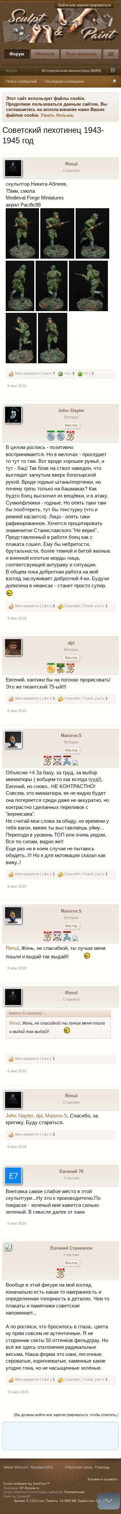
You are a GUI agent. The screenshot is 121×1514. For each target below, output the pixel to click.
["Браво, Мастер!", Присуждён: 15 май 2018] (60, 1274)
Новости (45, 54)
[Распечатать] (59, 1442)
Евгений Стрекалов (71, 1248)
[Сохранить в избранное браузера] (110, 1429)
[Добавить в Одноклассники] (46, 1429)
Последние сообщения (64, 81)
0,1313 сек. (36, 1501)
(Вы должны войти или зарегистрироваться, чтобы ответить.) (66, 1415)
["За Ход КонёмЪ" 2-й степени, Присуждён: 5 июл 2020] (67, 761)
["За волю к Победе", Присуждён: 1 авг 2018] (57, 761)
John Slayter (71, 410)
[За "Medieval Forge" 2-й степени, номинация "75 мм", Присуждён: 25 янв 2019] (60, 436)
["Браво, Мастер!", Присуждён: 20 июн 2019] (47, 761)
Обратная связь (78, 1467)
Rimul (71, 164)
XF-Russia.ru (29, 1488)
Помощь (102, 1467)
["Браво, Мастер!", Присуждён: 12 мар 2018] (70, 669)
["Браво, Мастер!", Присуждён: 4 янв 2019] (70, 436)
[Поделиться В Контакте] (97, 1429)
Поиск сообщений (21, 81)
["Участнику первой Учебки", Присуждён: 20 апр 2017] (75, 763)
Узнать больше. (57, 115)
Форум (16, 54)
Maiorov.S (71, 735)
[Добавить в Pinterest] (72, 1429)
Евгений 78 (71, 1171)
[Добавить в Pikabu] (59, 1429)
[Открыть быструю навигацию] (113, 70)
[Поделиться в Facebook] (8, 1429)
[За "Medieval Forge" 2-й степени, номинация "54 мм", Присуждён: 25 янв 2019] (51, 436)
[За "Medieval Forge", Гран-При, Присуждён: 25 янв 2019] (51, 669)
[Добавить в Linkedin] (21, 1429)
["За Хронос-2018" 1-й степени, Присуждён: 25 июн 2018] (60, 669)
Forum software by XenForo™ (26, 1483)
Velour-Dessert (15, 1467)
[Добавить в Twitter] (85, 1429)
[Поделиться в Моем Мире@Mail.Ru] (34, 1429)
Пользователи (81, 54)
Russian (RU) (42, 1467)
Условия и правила (102, 1479)
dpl (71, 642)
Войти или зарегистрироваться (84, 5)
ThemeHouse (74, 1492)
